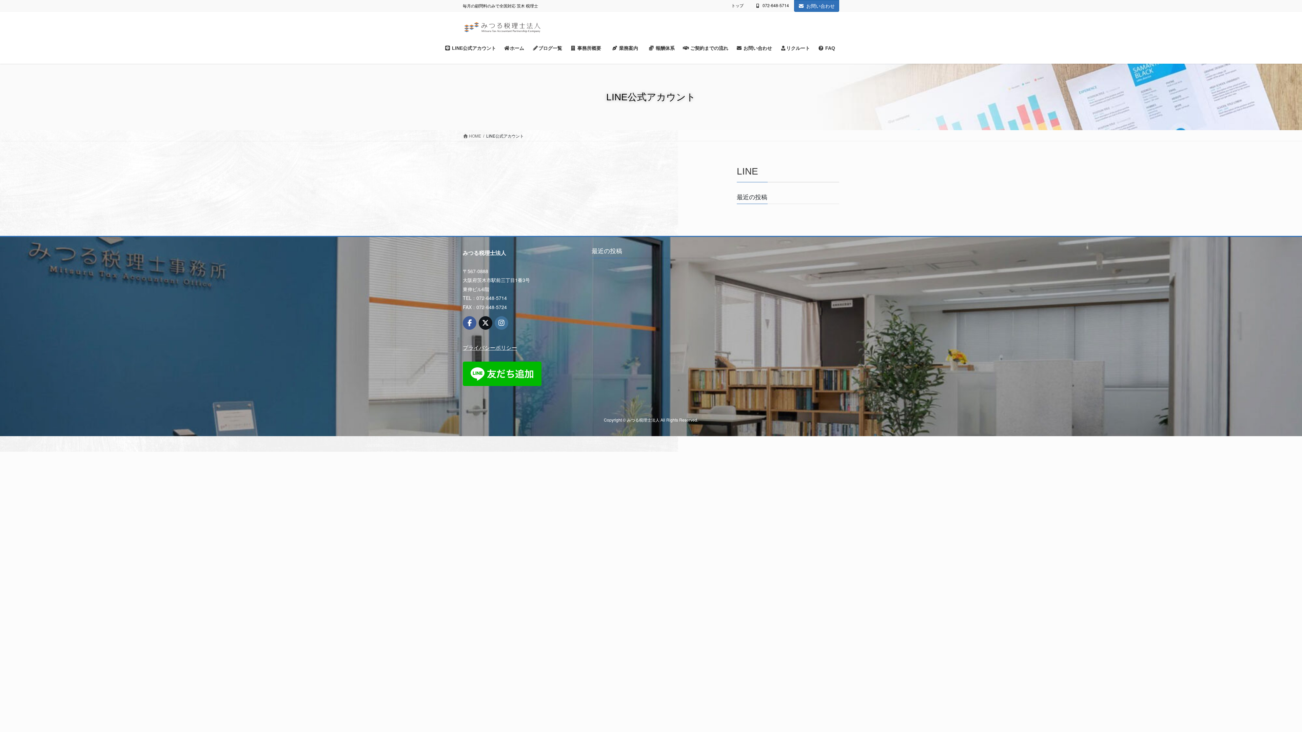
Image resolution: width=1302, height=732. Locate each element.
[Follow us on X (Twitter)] (485, 323)
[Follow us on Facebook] (469, 323)
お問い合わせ (820, 5)
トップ (737, 5)
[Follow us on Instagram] (501, 323)
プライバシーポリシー (490, 347)
